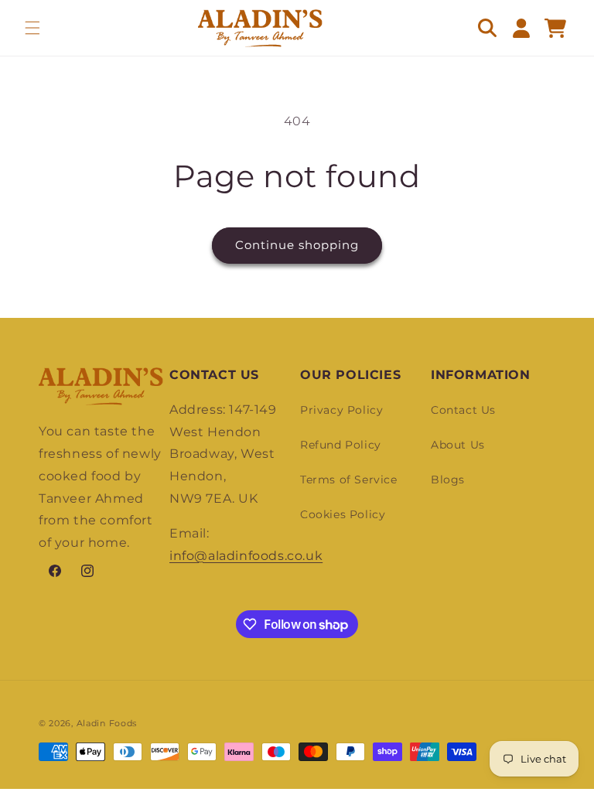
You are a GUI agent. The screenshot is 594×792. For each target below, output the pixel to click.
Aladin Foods (107, 723)
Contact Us (463, 410)
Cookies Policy (342, 514)
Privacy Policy (341, 410)
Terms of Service (349, 479)
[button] (32, 28)
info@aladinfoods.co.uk (246, 555)
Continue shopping (297, 244)
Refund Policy (340, 445)
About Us (458, 445)
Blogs (448, 479)
